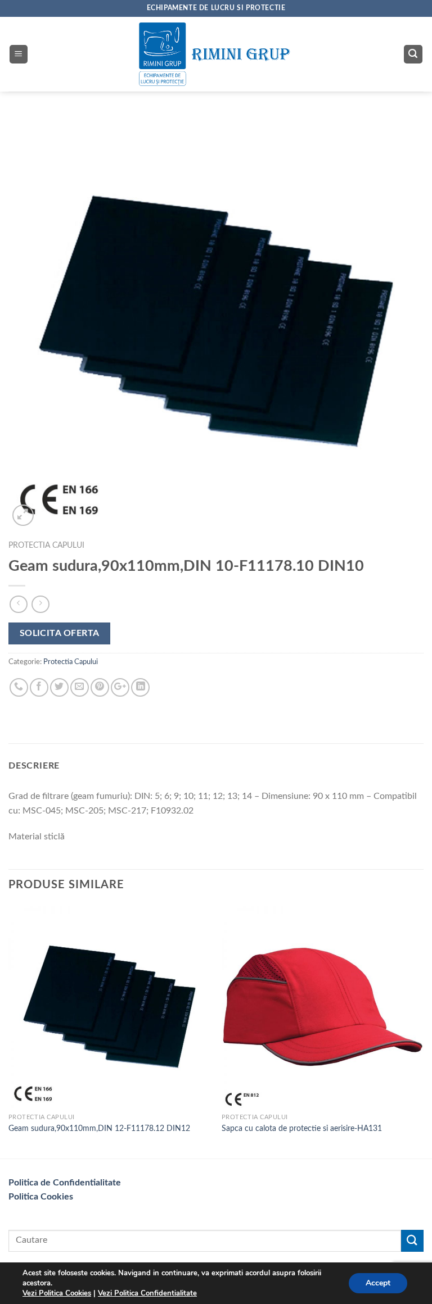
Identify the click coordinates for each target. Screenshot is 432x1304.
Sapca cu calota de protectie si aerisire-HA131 (302, 1128)
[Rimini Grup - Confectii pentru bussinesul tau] (216, 54)
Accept (378, 1283)
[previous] (9, 1031)
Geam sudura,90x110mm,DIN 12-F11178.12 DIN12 (99, 1128)
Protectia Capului (46, 545)
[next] (423, 1031)
